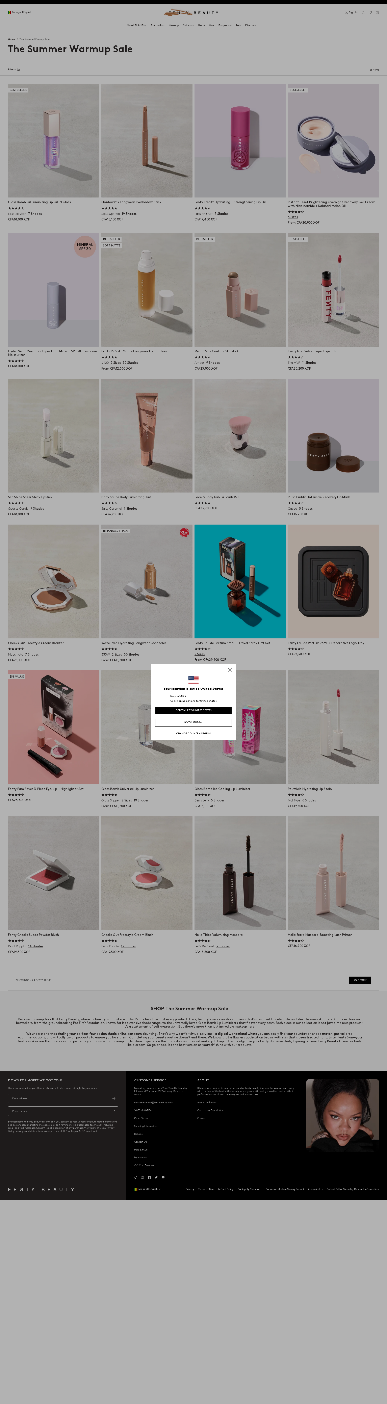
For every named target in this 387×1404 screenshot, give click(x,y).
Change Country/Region (193, 734)
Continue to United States (194, 710)
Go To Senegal (193, 722)
